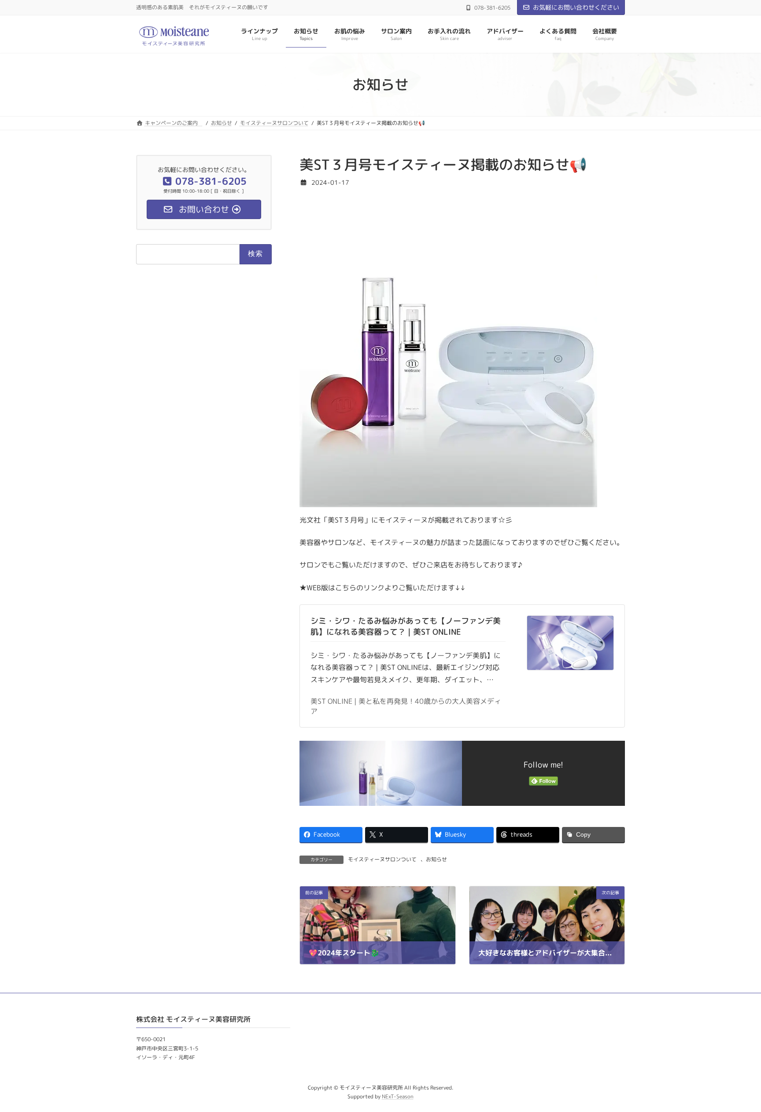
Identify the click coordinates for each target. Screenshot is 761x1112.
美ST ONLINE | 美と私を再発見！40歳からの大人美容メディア (405, 706)
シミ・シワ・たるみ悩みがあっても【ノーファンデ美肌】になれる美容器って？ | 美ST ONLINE (405, 626)
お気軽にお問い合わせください (576, 7)
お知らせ (436, 859)
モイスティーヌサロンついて (382, 859)
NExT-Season (398, 1096)
